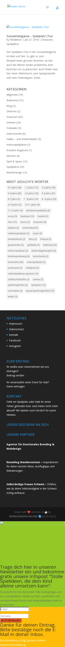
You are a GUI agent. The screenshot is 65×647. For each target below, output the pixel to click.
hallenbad (50, 244)
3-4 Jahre (14, 193)
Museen (11, 156)
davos (25, 222)
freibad (45, 239)
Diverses (11, 111)
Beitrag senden (15, 375)
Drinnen (11, 122)
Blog (9, 106)
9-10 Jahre (14, 204)
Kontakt (13, 334)
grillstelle (33, 244)
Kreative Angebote (17, 150)
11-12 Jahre (15, 210)
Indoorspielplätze (16, 144)
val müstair (15, 290)
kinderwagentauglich (44, 250)
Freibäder (12, 128)
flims (33, 239)
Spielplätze (12, 44)
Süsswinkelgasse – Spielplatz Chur (29, 36)
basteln (43, 216)
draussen (39, 222)
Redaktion (16, 39)
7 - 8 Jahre (31, 199)
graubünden (16, 244)
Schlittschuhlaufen (18, 279)
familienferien (16, 239)
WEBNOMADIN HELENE (23, 516)
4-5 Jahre (31, 193)
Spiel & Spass (14, 161)
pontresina (15, 267)
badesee (27, 216)
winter (12, 296)
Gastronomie (14, 133)
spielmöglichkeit (18, 285)
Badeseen (12, 100)
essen (37, 233)
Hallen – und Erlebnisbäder (21, 139)
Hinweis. (11, 414)
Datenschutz (16, 329)
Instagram (15, 346)
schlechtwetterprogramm (23, 273)
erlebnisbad (30, 227)
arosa (12, 216)
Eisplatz (13, 227)
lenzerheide (40, 256)
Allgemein (12, 94)
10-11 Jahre (32, 204)
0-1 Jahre (14, 187)
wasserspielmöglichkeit (40, 290)
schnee (38, 279)
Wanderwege (14, 172)
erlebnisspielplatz (18, 233)
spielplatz (38, 285)
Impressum (15, 323)
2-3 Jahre (48, 187)
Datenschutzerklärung (13, 644)
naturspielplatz (36, 262)
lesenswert (15, 262)
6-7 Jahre (14, 199)
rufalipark (32, 267)
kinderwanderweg (18, 256)
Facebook (15, 340)
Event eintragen (15, 386)
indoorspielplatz (18, 250)
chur (12, 222)
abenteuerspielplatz (38, 210)
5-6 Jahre (48, 193)
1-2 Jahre (31, 187)
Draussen (47, 39)
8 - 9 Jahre (49, 199)
